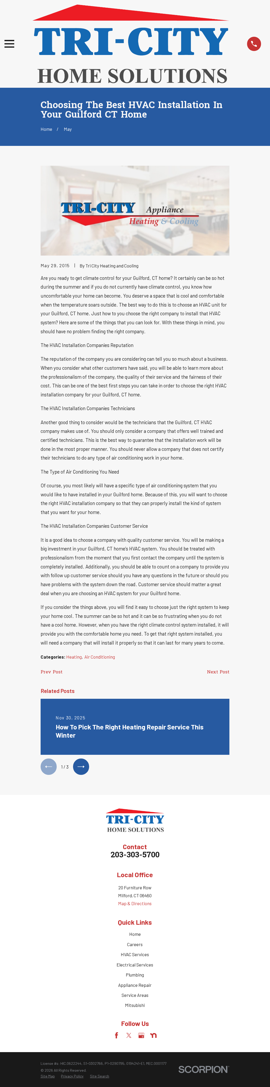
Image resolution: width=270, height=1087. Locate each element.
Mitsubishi (135, 1005)
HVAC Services (135, 954)
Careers (135, 944)
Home (135, 934)
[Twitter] (129, 1035)
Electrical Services (135, 964)
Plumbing (135, 974)
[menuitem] (48, 1076)
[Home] (130, 43)
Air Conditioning (99, 656)
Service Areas (135, 995)
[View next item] (81, 766)
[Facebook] (116, 1035)
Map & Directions (135, 903)
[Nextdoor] (153, 1035)
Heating (74, 656)
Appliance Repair (135, 985)
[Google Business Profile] (141, 1035)
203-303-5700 (135, 855)
